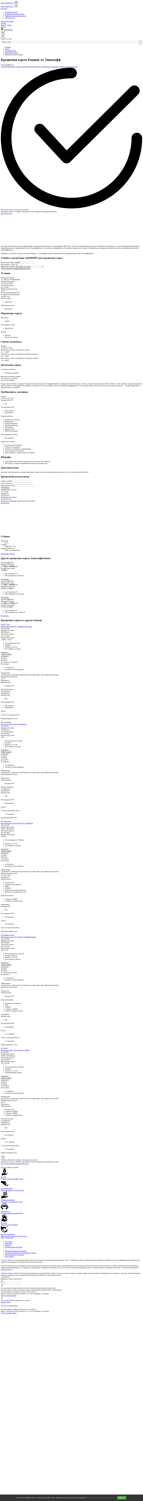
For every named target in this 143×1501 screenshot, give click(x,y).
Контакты (8, 1243)
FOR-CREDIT (7, 3)
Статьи (3, 23)
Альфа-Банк (28, 823)
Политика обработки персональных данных (21, 1253)
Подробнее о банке (7, 554)
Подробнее (5, 579)
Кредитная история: (8, 266)
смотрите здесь (6, 1269)
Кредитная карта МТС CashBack (12, 626)
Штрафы (62, 67)
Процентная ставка (8, 485)
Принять (122, 1498)
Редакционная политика (13, 1247)
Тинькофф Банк (10, 51)
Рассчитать (5, 488)
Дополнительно (71, 67)
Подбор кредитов (11, 12)
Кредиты (4, 8)
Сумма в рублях (6, 481)
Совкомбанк (22, 724)
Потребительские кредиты (14, 14)
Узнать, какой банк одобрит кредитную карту (16, 268)
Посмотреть (5, 503)
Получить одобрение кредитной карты (15, 1164)
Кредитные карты (7, 21)
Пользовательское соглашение (16, 1251)
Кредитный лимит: (7, 262)
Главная (8, 47)
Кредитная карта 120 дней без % (12, 1050)
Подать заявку (6, 654)
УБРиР (26, 1050)
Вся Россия (8, 30)
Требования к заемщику (50, 67)
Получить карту (6, 213)
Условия (4, 67)
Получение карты (35, 67)
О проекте (8, 1241)
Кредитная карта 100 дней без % (12, 823)
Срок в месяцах (6, 483)
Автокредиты (10, 18)
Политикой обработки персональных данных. (101, 1497)
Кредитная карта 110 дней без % (12, 937)
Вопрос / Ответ (6, 25)
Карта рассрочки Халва (9, 724)
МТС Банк (28, 626)
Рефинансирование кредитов (15, 16)
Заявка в (6, 1302)
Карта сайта (9, 1256)
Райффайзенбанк (30, 937)
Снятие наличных (22, 67)
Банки (3, 27)
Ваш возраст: (5, 264)
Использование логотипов (14, 1255)
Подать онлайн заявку (9, 1295)
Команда (8, 1245)
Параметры (11, 67)
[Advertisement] (63, 229)
